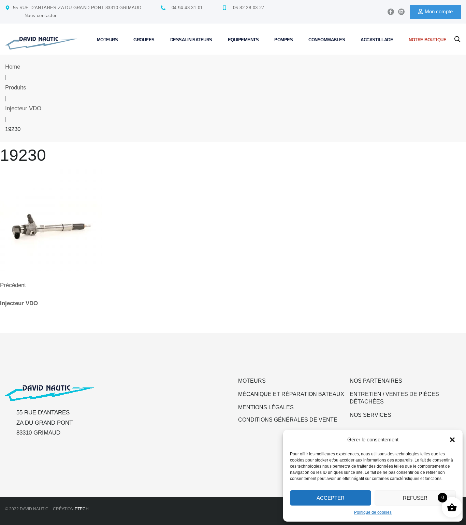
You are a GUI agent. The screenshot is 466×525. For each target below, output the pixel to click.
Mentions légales (266, 407)
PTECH (82, 509)
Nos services (370, 415)
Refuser (415, 498)
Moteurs (252, 381)
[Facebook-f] (391, 12)
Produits (15, 87)
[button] (452, 439)
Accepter (331, 498)
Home (12, 66)
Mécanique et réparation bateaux (291, 394)
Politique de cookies (373, 512)
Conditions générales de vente (287, 420)
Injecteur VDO (23, 108)
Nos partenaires (376, 381)
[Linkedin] (401, 12)
